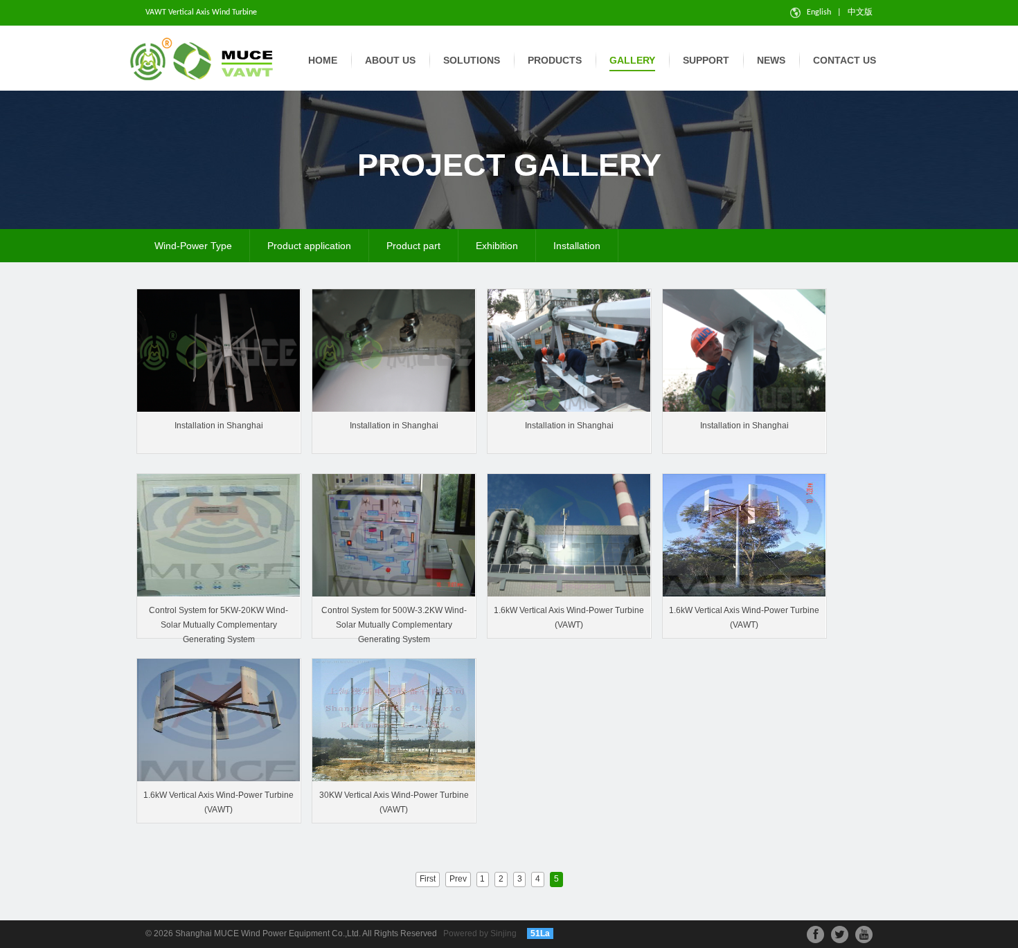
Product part (413, 245)
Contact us (844, 60)
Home (322, 60)
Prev (458, 879)
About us (390, 60)
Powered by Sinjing (480, 933)
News (771, 60)
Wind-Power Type (193, 245)
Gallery (632, 60)
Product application (309, 245)
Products (555, 60)
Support (706, 60)
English (817, 12)
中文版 (860, 12)
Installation (576, 245)
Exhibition (497, 245)
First (428, 879)
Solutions (471, 60)
